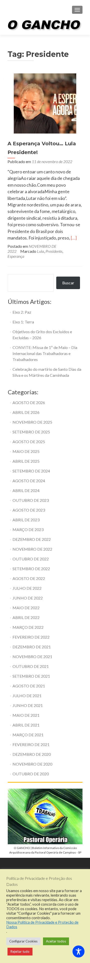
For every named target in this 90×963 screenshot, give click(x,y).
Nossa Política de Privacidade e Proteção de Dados (42, 924)
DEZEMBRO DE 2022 (31, 539)
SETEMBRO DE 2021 (31, 676)
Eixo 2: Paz (21, 312)
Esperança (16, 256)
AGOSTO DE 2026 (28, 402)
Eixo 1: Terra (23, 321)
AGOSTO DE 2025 (28, 441)
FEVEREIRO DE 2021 (31, 744)
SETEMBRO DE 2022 (31, 568)
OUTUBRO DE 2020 (30, 773)
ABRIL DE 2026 (26, 412)
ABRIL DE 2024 (26, 490)
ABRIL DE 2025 (26, 461)
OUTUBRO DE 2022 (30, 558)
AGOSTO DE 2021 (28, 685)
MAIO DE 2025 (26, 451)
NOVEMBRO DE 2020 (32, 764)
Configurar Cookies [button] (23, 941)
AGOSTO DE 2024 (28, 480)
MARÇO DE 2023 (28, 529)
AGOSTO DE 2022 (28, 578)
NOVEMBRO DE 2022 (32, 549)
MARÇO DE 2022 (28, 627)
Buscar (68, 282)
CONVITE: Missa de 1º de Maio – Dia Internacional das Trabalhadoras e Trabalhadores (44, 353)
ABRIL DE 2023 (26, 519)
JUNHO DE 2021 (27, 705)
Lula (40, 251)
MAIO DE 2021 (26, 715)
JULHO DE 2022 (27, 588)
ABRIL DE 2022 (26, 617)
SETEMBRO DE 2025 (31, 431)
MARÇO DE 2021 (28, 734)
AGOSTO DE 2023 (28, 510)
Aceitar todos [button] (56, 941)
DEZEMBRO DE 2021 (31, 646)
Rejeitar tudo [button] (20, 951)
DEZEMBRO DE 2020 (31, 754)
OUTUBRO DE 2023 (30, 500)
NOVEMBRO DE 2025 (32, 422)
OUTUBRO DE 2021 (30, 666)
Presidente (54, 251)
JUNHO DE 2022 (27, 597)
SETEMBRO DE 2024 (31, 470)
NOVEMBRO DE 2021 (32, 656)
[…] (74, 237)
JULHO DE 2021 (27, 695)
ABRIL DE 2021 (26, 725)
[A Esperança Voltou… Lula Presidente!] (45, 102)
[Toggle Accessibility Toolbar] (78, 951)
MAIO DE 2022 (26, 607)
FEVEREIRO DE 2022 (31, 637)
